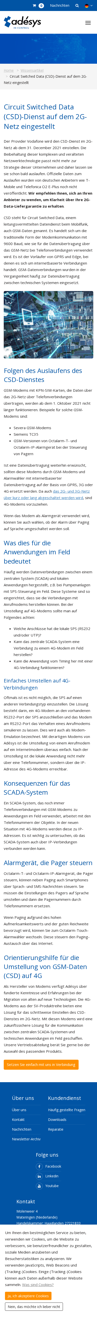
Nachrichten (59, 5)
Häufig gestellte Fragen (66, 1109)
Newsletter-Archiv (26, 1139)
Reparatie (55, 1129)
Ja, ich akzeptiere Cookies (28, 1296)
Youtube (52, 1185)
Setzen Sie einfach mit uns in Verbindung (41, 1064)
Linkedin (51, 1176)
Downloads (57, 1119)
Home (9, 70)
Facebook (53, 1166)
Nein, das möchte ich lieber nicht (34, 1306)
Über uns (19, 1109)
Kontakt (18, 1119)
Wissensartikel (32, 70)
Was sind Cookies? (38, 1284)
